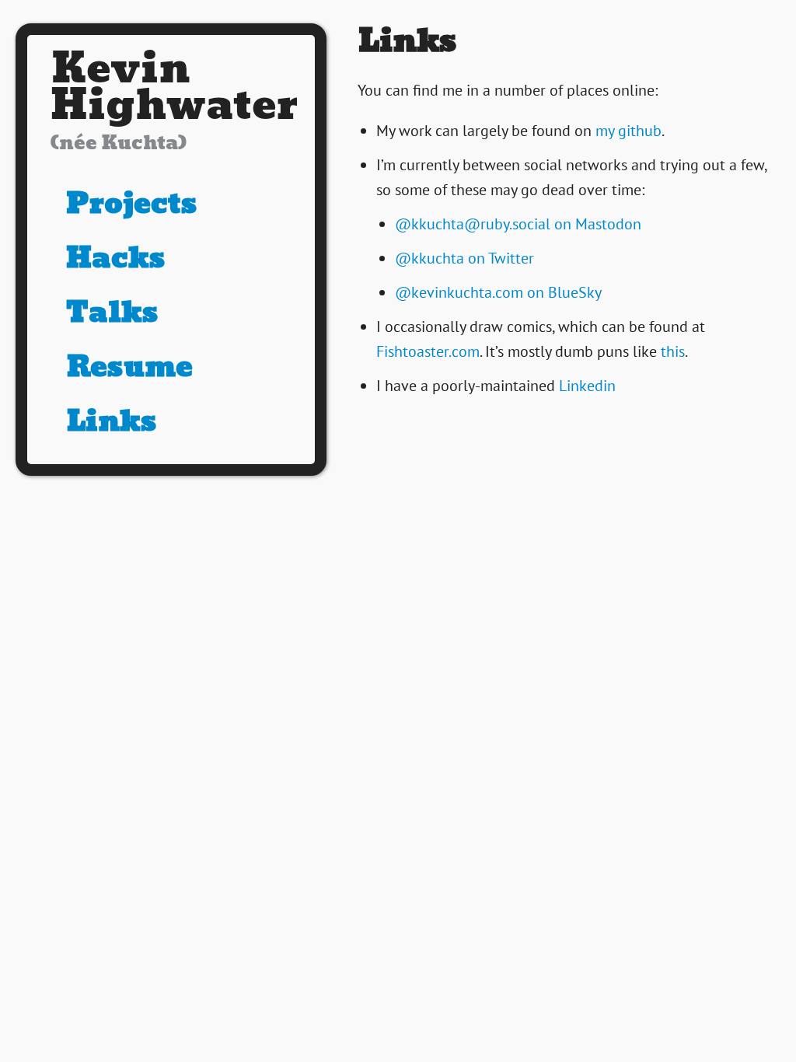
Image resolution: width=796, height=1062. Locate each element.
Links (111, 420)
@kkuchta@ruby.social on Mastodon (518, 224)
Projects (131, 203)
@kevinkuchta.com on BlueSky (498, 292)
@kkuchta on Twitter (464, 258)
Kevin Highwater (174, 104)
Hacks (116, 257)
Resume (129, 366)
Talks (112, 311)
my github (628, 131)
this (673, 351)
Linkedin (587, 386)
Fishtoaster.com (428, 351)
